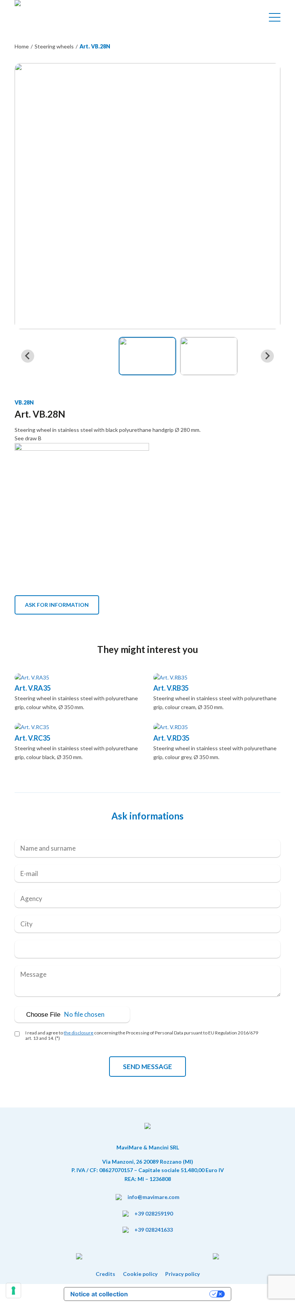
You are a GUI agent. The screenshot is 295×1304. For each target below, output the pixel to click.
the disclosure (78, 1033)
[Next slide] (267, 356)
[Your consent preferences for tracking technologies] (13, 1290)
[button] (147, 356)
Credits (105, 1274)
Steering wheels (54, 46)
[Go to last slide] (27, 356)
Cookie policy (140, 1274)
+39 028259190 (153, 1213)
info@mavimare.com (153, 1197)
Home (22, 46)
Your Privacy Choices (172, 1294)
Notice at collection (99, 1294)
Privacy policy (182, 1274)
